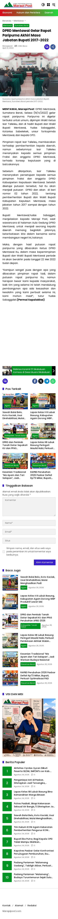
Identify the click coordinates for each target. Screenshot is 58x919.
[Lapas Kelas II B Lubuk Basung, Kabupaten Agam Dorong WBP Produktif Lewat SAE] (43, 401)
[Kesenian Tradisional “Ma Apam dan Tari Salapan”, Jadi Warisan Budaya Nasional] (15, 461)
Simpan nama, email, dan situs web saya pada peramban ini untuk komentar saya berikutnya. (28, 551)
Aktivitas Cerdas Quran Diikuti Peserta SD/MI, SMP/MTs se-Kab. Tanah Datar (32, 770)
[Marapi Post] (17, 4)
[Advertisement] (29, 334)
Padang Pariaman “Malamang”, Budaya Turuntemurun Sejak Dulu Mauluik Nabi (32, 876)
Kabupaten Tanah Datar (15, 435)
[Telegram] (46, 381)
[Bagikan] (53, 47)
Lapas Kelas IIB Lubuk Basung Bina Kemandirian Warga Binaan (33, 793)
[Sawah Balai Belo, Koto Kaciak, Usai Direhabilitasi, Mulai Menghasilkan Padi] (15, 401)
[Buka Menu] (48, 5)
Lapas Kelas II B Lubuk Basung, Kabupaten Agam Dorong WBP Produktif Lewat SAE (42, 415)
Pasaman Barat (11, 465)
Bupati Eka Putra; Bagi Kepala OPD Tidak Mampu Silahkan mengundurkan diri (33, 840)
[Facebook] (34, 381)
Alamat (19, 905)
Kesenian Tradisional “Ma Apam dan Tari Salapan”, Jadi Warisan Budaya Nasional (14, 475)
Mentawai (7, 25)
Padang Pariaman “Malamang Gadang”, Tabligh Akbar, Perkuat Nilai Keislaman (32, 864)
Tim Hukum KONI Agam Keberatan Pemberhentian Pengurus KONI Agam (33, 829)
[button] (43, 5)
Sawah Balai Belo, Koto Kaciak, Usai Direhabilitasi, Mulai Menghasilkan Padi (13, 415)
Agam (7, 405)
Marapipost (7, 46)
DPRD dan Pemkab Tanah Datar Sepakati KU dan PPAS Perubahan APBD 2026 (14, 445)
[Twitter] (40, 381)
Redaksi (32, 905)
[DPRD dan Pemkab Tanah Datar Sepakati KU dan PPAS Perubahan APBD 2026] (15, 431)
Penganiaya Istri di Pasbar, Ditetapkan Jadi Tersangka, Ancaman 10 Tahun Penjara (29, 781)
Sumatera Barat (21, 25)
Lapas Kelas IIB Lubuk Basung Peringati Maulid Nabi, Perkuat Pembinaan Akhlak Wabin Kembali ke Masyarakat (42, 445)
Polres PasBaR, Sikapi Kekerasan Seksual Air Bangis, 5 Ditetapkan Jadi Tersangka (34, 805)
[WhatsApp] (53, 381)
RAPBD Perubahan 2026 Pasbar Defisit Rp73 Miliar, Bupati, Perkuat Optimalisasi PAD (42, 475)
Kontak (6, 905)
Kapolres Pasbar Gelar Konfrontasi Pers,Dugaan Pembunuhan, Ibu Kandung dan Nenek (34, 852)
